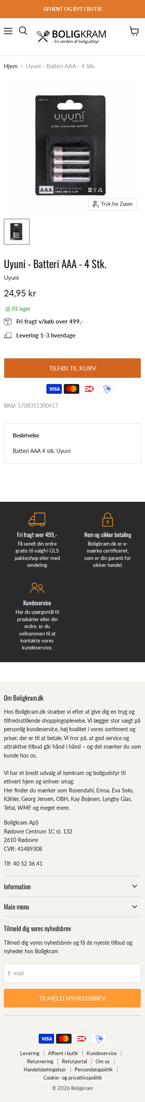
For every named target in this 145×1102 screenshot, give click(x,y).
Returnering (40, 1061)
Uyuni (11, 277)
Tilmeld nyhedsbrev (72, 998)
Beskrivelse (26, 435)
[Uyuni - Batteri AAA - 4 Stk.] (16, 231)
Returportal (74, 1061)
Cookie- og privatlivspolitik (72, 1077)
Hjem (10, 66)
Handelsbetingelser (45, 1069)
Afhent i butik (63, 1053)
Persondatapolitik (94, 1069)
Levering (29, 1053)
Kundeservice (102, 1053)
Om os (103, 1061)
